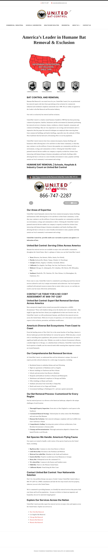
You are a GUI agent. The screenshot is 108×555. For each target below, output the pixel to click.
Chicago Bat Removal (36, 517)
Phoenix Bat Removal (36, 522)
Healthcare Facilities (51, 25)
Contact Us (87, 25)
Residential (66, 25)
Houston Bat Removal (36, 520)
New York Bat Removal (37, 512)
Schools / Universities (33, 25)
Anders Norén (70, 551)
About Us (75, 25)
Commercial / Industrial (14, 25)
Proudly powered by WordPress (43, 551)
